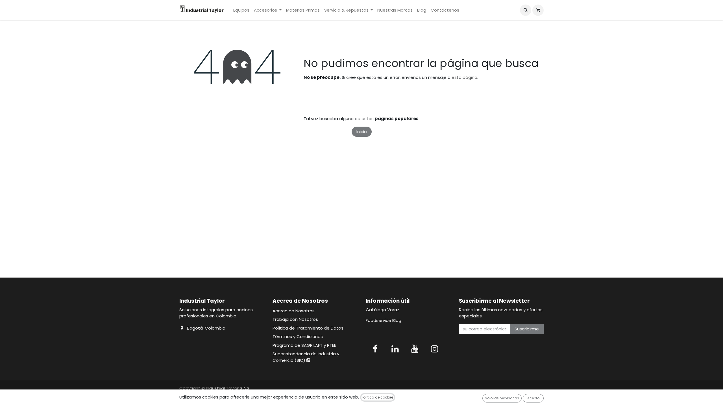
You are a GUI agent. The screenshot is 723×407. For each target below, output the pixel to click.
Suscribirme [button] (527, 329)
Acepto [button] (533, 398)
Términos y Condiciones (298, 336)
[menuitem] (241, 10)
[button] (525, 10)
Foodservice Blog (383, 320)
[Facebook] (375, 348)
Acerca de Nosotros (294, 311)
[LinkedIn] (395, 348)
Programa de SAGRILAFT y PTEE (304, 345)
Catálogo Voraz (382, 310)
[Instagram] (434, 348)
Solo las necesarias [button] (502, 398)
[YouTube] (414, 348)
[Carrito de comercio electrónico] (538, 10)
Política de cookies (378, 397)
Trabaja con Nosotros (295, 319)
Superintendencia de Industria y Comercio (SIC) (306, 357)
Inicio (361, 132)
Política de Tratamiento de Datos (308, 328)
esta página (464, 77)
